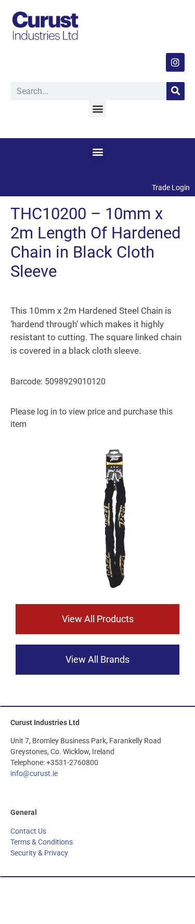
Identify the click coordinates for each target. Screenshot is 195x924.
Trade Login (171, 187)
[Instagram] (175, 62)
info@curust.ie (34, 773)
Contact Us (28, 831)
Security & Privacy (39, 853)
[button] (97, 108)
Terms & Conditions (41, 842)
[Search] (175, 91)
